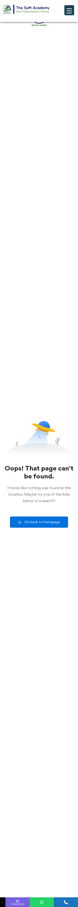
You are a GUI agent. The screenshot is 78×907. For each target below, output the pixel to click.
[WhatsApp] (42, 902)
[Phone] (66, 902)
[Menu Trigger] (69, 10)
